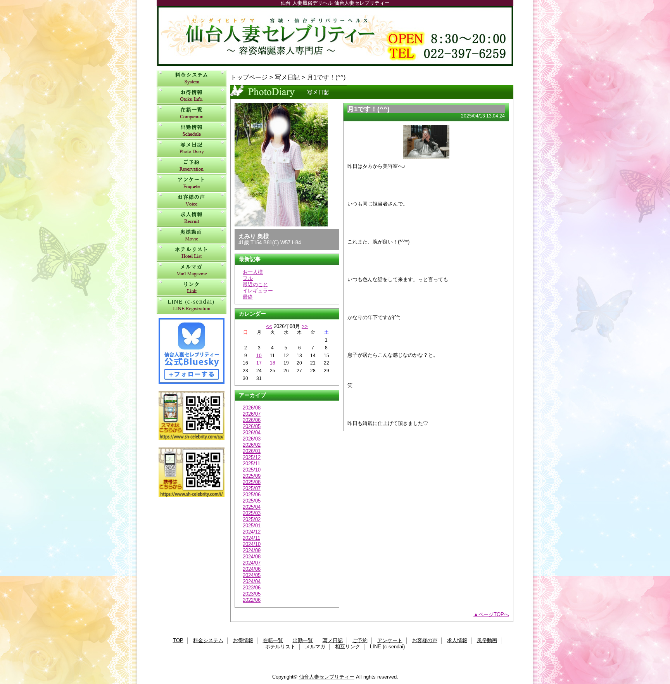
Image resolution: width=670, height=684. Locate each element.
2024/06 (252, 569)
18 (272, 363)
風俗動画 (191, 235)
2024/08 (252, 557)
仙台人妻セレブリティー (335, 36)
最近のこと (255, 284)
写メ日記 (191, 148)
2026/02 (252, 445)
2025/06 (252, 494)
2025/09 (252, 476)
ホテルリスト (191, 253)
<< (269, 326)
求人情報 (191, 218)
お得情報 (191, 96)
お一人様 (253, 272)
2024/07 (252, 563)
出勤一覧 (191, 131)
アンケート (191, 183)
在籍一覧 (191, 113)
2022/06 (252, 600)
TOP (178, 640)
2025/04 (252, 507)
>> (305, 326)
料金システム (191, 78)
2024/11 (251, 538)
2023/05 (252, 594)
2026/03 (252, 439)
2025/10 (252, 470)
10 (259, 355)
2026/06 (252, 420)
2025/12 (252, 457)
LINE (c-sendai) (191, 305)
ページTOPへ (493, 614)
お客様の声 (191, 200)
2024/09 (252, 550)
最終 (248, 297)
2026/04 (252, 432)
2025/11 (251, 463)
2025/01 (252, 526)
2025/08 (252, 482)
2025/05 (252, 501)
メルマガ (191, 270)
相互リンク (191, 288)
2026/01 (252, 451)
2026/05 (252, 426)
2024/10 (252, 544)
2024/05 (252, 575)
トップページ (249, 77)
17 (259, 363)
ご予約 (191, 165)
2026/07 (252, 414)
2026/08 (252, 408)
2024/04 (252, 581)
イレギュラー (258, 291)
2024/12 (252, 532)
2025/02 (252, 519)
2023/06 (252, 588)
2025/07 (252, 488)
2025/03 (252, 513)
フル (248, 278)
